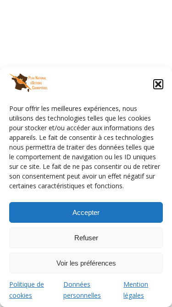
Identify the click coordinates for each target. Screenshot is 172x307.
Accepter (86, 212)
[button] (158, 84)
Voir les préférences (86, 263)
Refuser (86, 238)
